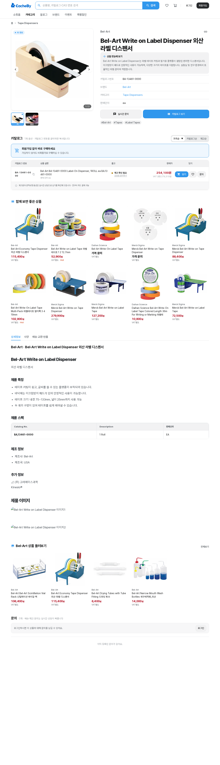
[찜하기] (192, 174)
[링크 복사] (205, 31)
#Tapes (118, 122)
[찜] (166, 5)
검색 (153, 5)
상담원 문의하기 (120, 175)
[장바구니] (175, 5)
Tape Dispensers (28, 23)
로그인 (189, 5)
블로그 (43, 14)
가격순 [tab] (178, 138)
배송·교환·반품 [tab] (40, 336)
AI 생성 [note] (20, 33)
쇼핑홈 (16, 14)
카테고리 (30, 14)
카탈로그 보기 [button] (178, 114)
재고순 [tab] (203, 138)
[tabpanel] (110, 437)
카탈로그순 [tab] (192, 138)
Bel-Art (105, 31)
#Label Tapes (132, 122)
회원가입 (203, 5)
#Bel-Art (106, 122)
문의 (202, 174)
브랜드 (56, 14)
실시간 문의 (123, 114)
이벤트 (68, 14)
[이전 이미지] (15, 69)
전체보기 (205, 546)
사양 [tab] (26, 336)
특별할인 (82, 14)
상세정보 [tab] (16, 336)
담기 (184, 174)
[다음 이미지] (89, 69)
